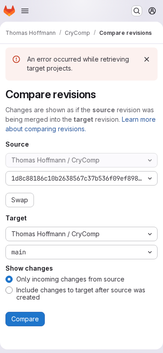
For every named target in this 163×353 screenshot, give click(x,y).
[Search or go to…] (136, 10)
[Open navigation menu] (25, 11)
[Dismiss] (146, 59)
